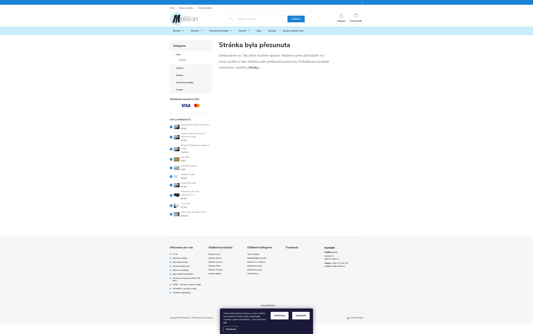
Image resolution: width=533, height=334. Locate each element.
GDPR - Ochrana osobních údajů (187, 284)
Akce (178, 54)
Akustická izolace (254, 269)
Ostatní (179, 89)
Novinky (182, 60)
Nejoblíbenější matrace (256, 258)
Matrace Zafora (215, 258)
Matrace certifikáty (181, 270)
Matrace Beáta (214, 273)
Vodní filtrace (253, 273)
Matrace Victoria (215, 262)
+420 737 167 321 (340, 263)
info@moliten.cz (338, 266)
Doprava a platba (186, 8)
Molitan (179, 75)
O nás (172, 8)
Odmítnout (279, 315)
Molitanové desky (254, 266)
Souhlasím (301, 315)
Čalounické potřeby (184, 82)
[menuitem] (179, 31)
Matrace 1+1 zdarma (256, 262)
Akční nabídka (253, 254)
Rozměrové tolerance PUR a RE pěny (186, 279)
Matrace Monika (215, 269)
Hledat (296, 19)
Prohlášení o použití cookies (185, 288)
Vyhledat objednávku (182, 292)
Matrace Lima (214, 254)
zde (225, 322)
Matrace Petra (214, 266)
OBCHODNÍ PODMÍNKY (183, 274)
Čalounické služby (205, 8)
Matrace (179, 68)
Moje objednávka (268, 305)
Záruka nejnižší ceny (181, 266)
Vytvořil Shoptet (356, 318)
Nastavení (231, 329)
